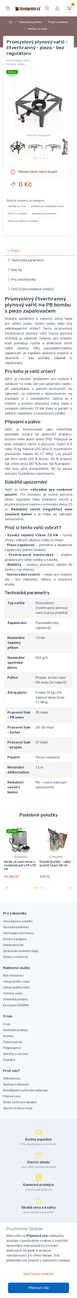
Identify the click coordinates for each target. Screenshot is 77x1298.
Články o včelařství (15, 957)
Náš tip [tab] (16, 270)
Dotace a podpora (15, 939)
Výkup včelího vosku (16, 981)
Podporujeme (12, 1048)
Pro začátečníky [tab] (23, 279)
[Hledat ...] (47, 8)
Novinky (8, 1036)
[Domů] (11, 22)
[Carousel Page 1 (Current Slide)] (35, 158)
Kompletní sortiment (44, 213)
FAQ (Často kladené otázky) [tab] (32, 289)
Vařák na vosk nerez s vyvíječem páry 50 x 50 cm (20, 865)
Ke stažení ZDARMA (16, 1005)
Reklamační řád (13, 945)
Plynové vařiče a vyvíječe (23, 221)
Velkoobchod (11, 1078)
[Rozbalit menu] (8, 8)
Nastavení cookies (39, 1274)
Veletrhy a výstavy (15, 1054)
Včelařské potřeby (30, 22)
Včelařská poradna (15, 999)
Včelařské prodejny (15, 1030)
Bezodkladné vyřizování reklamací (25, 1090)
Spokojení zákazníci (16, 1084)
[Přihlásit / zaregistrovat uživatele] (57, 8)
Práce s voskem (58, 22)
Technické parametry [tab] (27, 260)
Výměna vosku (13, 993)
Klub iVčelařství (13, 975)
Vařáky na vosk (37, 28)
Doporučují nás (12, 1042)
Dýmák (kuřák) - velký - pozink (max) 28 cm (56, 863)
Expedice (9, 1060)
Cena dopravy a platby (18, 921)
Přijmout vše (38, 1288)
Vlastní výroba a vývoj (17, 1108)
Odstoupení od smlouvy (18, 933)
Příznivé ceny (12, 1096)
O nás (6, 1024)
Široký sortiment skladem (20, 1102)
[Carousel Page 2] (40, 158)
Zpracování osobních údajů (20, 951)
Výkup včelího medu (16, 987)
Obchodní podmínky (16, 927)
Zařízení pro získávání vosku (47, 206)
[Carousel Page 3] (43, 158)
